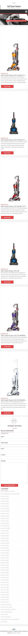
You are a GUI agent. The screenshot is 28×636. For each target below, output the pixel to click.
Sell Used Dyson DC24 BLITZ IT (13, 206)
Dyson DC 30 (4, 553)
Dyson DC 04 (4, 503)
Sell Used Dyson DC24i (10, 271)
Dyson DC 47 (4, 582)
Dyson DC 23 (4, 538)
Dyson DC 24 (4, 540)
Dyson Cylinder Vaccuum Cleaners (9, 493)
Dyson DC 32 (4, 557)
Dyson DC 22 (4, 535)
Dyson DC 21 (4, 533)
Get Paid (14, 428)
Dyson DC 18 (4, 523)
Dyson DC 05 (4, 506)
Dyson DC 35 (4, 565)
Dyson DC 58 (4, 599)
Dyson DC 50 (4, 587)
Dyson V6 (3, 621)
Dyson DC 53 (4, 589)
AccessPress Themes (16, 632)
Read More (7, 86)
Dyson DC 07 (4, 508)
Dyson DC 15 (4, 518)
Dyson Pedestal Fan (5, 612)
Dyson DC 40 (4, 572)
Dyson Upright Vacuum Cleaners (8, 619)
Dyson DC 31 (4, 555)
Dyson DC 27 (4, 548)
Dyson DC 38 (4, 567)
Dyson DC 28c (4, 550)
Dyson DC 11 (4, 513)
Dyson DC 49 (4, 584)
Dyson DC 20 (4, 530)
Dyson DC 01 (4, 496)
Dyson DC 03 (4, 501)
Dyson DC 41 (4, 575)
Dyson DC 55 (4, 594)
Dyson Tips (3, 614)
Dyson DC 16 (4, 521)
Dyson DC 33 (4, 560)
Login (14, 3)
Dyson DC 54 (4, 592)
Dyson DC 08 (4, 511)
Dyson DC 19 (4, 525)
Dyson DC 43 (4, 577)
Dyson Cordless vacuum (6, 491)
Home (3, 21)
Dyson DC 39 (4, 570)
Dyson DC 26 (4, 545)
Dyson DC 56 (4, 597)
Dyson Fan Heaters (5, 607)
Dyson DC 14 (4, 516)
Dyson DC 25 (4, 543)
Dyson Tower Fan (5, 616)
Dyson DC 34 (4, 562)
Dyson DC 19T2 (4, 528)
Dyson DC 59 (4, 602)
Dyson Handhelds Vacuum (7, 609)
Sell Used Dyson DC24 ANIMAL (13, 335)
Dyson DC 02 (4, 498)
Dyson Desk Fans (5, 604)
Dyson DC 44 (4, 580)
